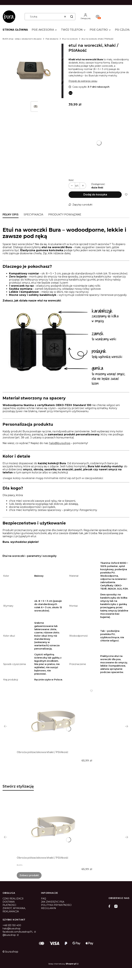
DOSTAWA (9, 901)
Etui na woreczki (70, 39)
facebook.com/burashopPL (18, 931)
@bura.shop (9, 935)
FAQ (43, 898)
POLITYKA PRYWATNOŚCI (56, 905)
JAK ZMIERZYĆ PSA (52, 901)
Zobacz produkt (29, 875)
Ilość (71, 180)
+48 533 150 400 (12, 925)
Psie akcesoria (52, 39)
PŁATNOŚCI (9, 905)
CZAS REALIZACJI (13, 898)
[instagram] (116, 906)
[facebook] (110, 906)
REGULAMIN (48, 908)
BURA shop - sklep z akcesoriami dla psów (22, 39)
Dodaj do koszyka (95, 194)
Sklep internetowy (62, 964)
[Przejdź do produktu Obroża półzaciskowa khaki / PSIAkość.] (54, 719)
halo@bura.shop (59, 443)
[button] (72, 16)
